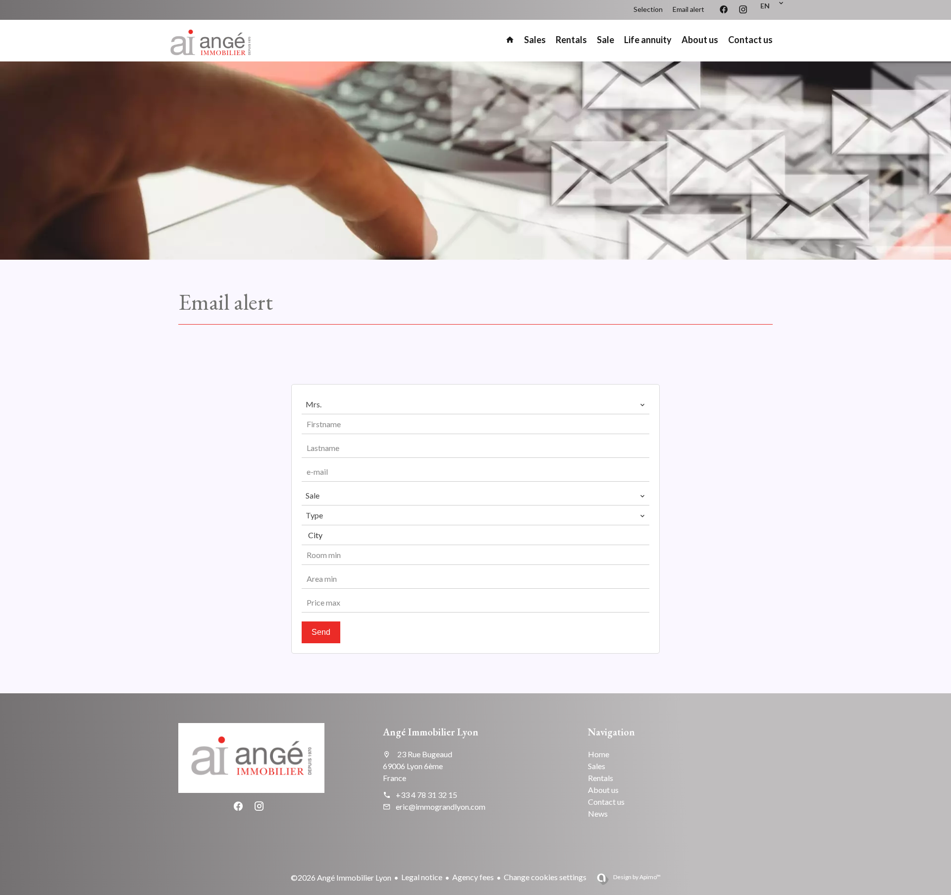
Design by (636, 877)
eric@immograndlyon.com (440, 806)
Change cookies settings (545, 877)
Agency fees (473, 877)
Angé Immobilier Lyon (430, 732)
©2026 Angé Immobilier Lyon (341, 877)
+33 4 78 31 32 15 (426, 794)
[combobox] (475, 404)
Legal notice (421, 877)
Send (321, 632)
